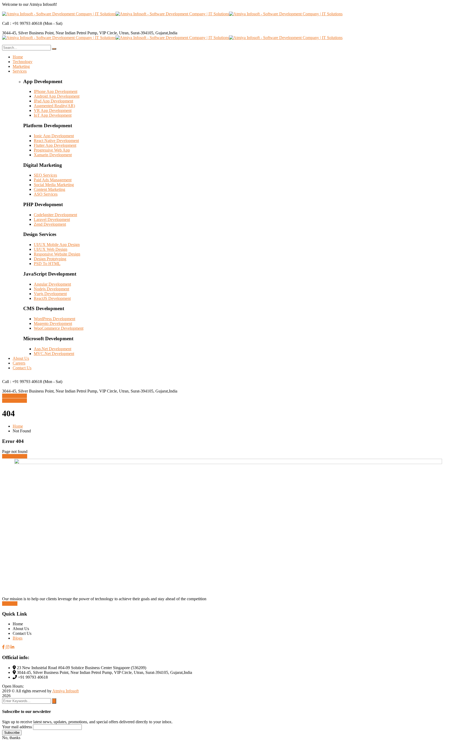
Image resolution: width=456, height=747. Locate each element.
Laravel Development (52, 219)
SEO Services (45, 175)
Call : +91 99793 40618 (22, 23)
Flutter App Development (55, 145)
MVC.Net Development (54, 353)
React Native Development (56, 140)
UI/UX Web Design (50, 249)
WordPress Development (54, 318)
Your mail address (17, 727)
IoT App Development (53, 115)
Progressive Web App (52, 150)
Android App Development (56, 96)
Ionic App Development (54, 136)
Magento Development (53, 323)
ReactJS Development (52, 298)
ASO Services (46, 194)
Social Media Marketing (54, 184)
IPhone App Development (55, 91)
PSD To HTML (47, 263)
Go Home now (14, 456)
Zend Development (50, 224)
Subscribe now (14, 396)
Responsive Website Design (57, 254)
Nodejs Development (51, 289)
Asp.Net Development (52, 349)
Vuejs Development (50, 293)
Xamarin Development (53, 155)
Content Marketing (49, 189)
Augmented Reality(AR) (54, 105)
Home (18, 426)
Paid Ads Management (53, 180)
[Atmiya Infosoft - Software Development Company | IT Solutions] (59, 14)
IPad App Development (53, 101)
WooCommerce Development (58, 328)
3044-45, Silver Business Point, (29, 33)
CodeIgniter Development (55, 214)
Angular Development (52, 284)
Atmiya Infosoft (65, 691)
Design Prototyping (50, 259)
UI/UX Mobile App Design (57, 244)
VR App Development (53, 110)
